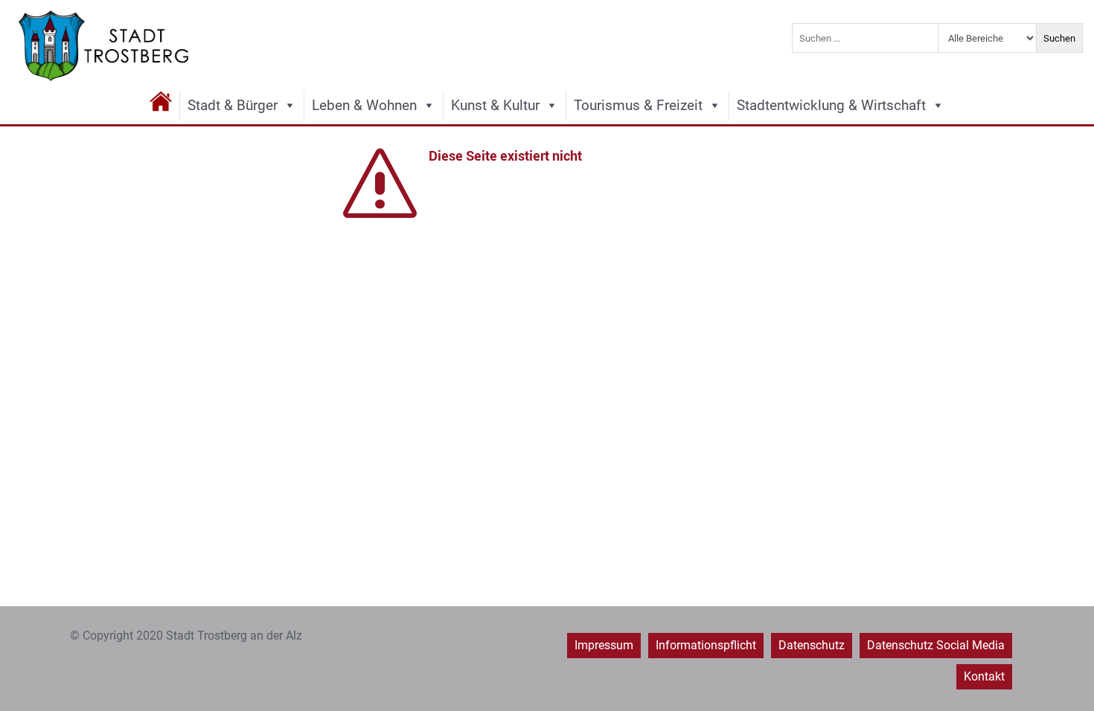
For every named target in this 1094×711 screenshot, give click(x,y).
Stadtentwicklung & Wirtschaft (831, 105)
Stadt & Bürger (233, 105)
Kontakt (984, 676)
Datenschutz (811, 645)
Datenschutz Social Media (936, 645)
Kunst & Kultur (495, 105)
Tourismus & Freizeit (638, 105)
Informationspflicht (706, 645)
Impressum (604, 645)
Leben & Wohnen (364, 105)
